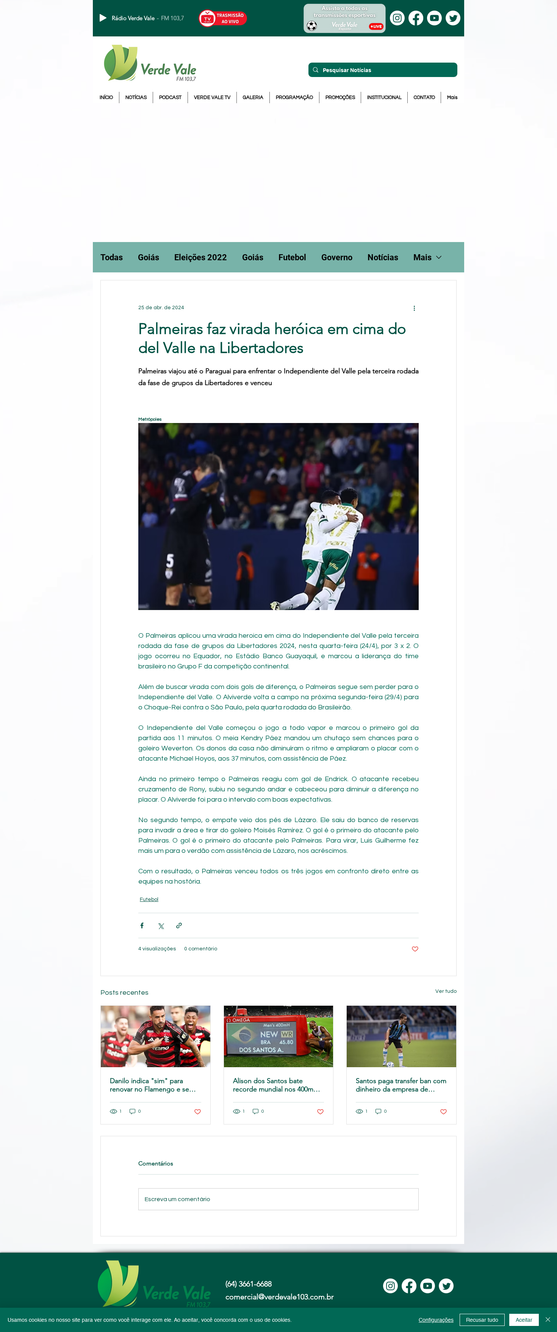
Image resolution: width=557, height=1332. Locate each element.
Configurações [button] (436, 1320)
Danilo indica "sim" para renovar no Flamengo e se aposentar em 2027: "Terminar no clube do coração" (155, 1085)
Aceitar (524, 1320)
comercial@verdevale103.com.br (279, 1296)
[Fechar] (547, 1320)
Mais (422, 257)
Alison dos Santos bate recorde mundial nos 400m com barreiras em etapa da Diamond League (273, 1085)
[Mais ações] (414, 307)
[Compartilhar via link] (179, 925)
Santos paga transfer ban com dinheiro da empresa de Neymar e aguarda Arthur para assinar (401, 1085)
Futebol (292, 257)
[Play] (103, 18)
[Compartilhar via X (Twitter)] (160, 925)
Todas (111, 257)
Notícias (383, 257)
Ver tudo (446, 991)
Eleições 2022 (200, 257)
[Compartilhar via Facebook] (142, 925)
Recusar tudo (482, 1320)
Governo (336, 257)
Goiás (148, 257)
